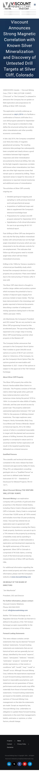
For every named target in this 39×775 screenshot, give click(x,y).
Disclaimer (10, 747)
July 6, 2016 (18, 114)
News (19, 741)
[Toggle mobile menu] (35, 5)
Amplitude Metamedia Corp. (26, 758)
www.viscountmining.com (21, 577)
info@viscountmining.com (18, 610)
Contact (9, 744)
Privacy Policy (21, 744)
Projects (9, 741)
